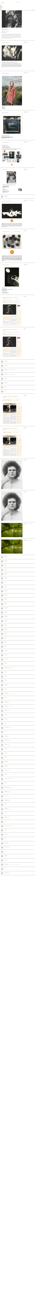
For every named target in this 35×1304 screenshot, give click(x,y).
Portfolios (1, 6)
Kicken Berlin (17, 2)
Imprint (31, 875)
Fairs (0, 8)
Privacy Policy (34, 875)
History (1, 9)
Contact (30, 875)
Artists (1, 5)
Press (0, 7)
